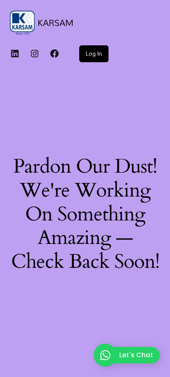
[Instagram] (35, 54)
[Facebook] (54, 54)
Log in (94, 53)
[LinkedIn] (15, 54)
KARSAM (55, 23)
